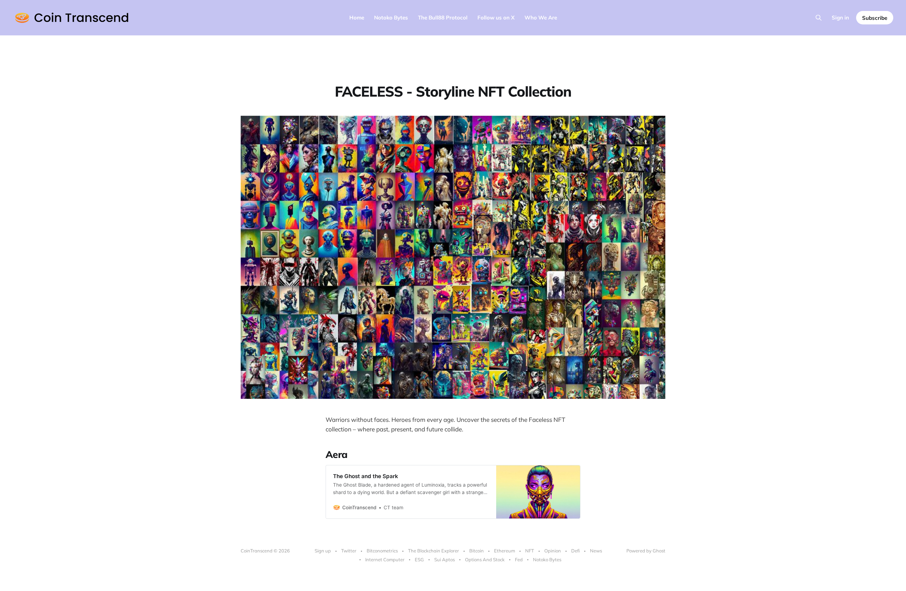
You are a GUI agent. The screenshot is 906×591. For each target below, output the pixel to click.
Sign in (840, 17)
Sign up (323, 550)
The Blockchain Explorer (433, 550)
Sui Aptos (444, 559)
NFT (529, 550)
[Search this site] (818, 17)
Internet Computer (385, 559)
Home (356, 17)
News (596, 550)
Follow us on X (496, 17)
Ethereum (504, 550)
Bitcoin (476, 550)
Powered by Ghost (645, 550)
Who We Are (540, 17)
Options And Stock (485, 559)
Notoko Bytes (391, 17)
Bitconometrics (382, 550)
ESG (419, 559)
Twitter (348, 550)
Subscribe (874, 18)
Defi (575, 550)
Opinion (552, 550)
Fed (519, 559)
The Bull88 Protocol (443, 17)
